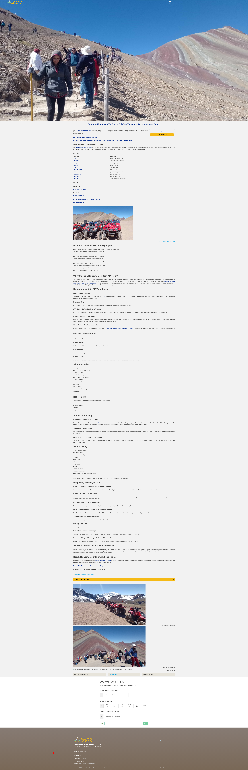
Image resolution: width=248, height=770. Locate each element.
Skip (102, 723)
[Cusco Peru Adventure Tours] (15, 2)
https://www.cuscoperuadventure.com (84, 574)
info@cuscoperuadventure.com (86, 763)
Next (145, 723)
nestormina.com (169, 767)
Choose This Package (162, 134)
